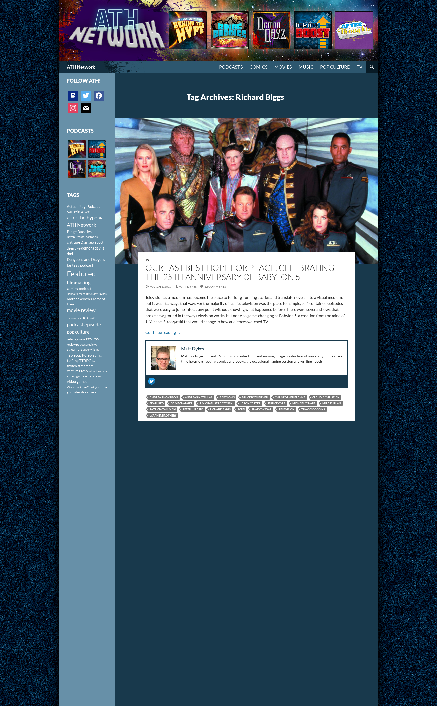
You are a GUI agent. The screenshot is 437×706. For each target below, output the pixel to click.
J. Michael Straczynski (216, 403)
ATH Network (81, 67)
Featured (157, 403)
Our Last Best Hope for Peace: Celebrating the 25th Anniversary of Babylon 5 (239, 272)
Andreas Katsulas (198, 397)
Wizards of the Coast (80, 387)
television (286, 409)
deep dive (74, 248)
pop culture (78, 332)
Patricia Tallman (163, 409)
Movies (283, 67)
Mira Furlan (331, 403)
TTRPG (85, 360)
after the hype (82, 217)
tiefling (73, 360)
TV (359, 67)
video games (77, 381)
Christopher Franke (290, 397)
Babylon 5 (227, 397)
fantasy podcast (80, 265)
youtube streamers (81, 392)
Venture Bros (76, 371)
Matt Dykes (188, 286)
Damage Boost (92, 242)
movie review (81, 310)
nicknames (74, 318)
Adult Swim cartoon (78, 211)
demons (87, 248)
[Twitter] (151, 381)
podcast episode (84, 324)
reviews (92, 344)
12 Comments (215, 286)
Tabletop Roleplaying (84, 355)
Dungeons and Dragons (86, 259)
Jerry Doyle (276, 403)
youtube (101, 387)
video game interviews (84, 376)
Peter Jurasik (193, 409)
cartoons (92, 237)
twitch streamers (80, 366)
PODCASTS (231, 67)
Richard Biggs (220, 409)
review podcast (77, 344)
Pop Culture (335, 67)
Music (306, 67)
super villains (91, 349)
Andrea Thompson (164, 397)
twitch (95, 361)
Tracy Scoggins (313, 409)
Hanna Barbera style (79, 293)
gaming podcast (79, 288)
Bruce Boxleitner (255, 397)
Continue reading (163, 332)
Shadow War (262, 409)
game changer (181, 403)
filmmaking (79, 282)
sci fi (241, 409)
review (92, 338)
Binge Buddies (79, 231)
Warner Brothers (163, 415)
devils (99, 248)
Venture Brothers (96, 371)
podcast (89, 317)
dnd (70, 253)
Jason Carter (250, 403)
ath (100, 218)
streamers (74, 349)
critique (73, 242)
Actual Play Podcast (83, 206)
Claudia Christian (325, 397)
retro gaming (76, 339)
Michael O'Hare (303, 403)
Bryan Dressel (76, 237)
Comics (259, 67)
